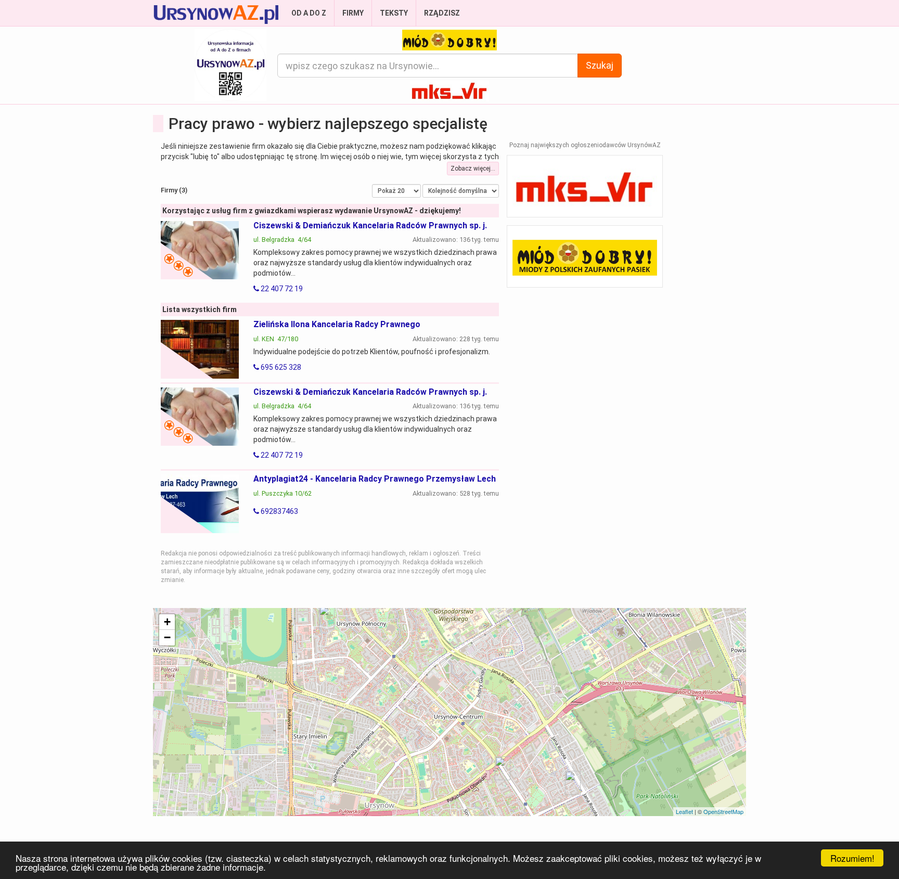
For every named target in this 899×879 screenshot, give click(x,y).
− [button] (167, 637)
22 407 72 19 (281, 289)
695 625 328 (280, 367)
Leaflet (684, 811)
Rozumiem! (852, 857)
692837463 (278, 511)
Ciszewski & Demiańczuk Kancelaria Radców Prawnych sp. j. (370, 225)
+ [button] (167, 621)
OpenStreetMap (723, 811)
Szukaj (599, 65)
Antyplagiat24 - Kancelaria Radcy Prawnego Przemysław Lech (374, 479)
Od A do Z (308, 13)
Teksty (394, 13)
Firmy (353, 13)
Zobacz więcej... (473, 168)
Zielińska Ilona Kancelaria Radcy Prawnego (336, 324)
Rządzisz (442, 13)
